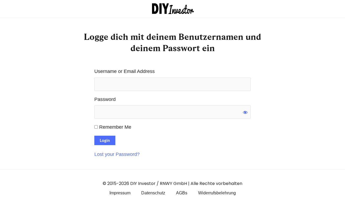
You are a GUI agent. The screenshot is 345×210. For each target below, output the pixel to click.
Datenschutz (153, 193)
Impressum (119, 193)
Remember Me (114, 127)
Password (105, 99)
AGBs (181, 193)
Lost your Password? (117, 154)
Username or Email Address (124, 71)
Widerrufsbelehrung (217, 193)
